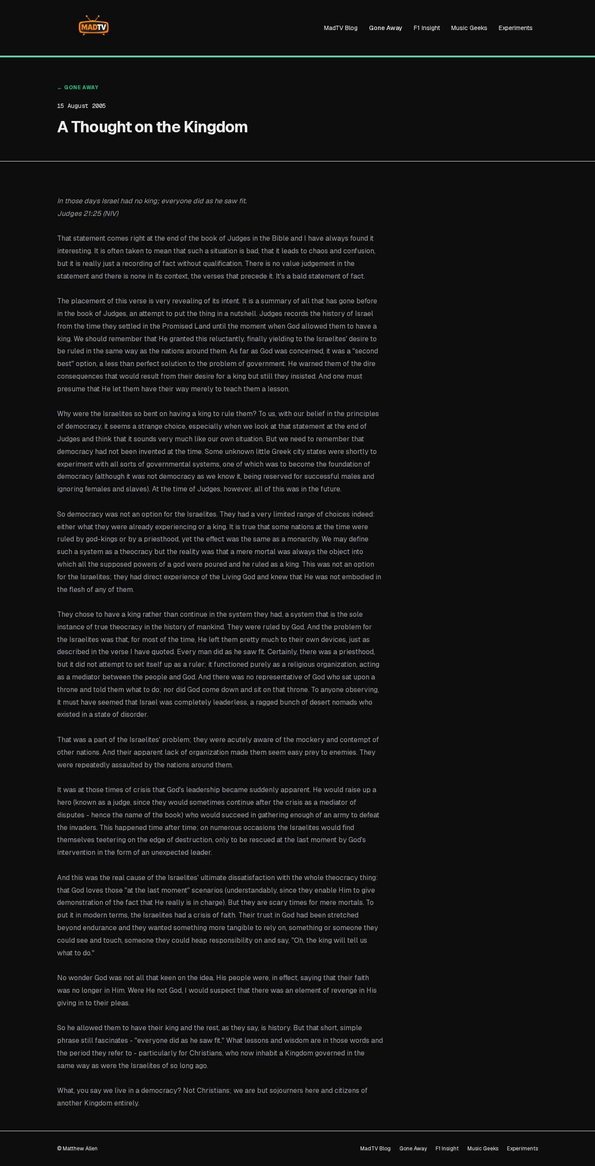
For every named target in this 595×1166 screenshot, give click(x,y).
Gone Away (385, 28)
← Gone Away (77, 87)
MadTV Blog (341, 28)
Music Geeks (469, 28)
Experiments (516, 28)
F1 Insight (427, 28)
